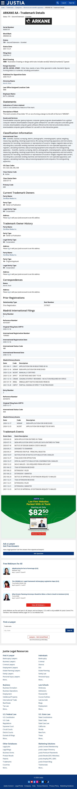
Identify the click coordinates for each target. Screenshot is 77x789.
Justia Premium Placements (48, 753)
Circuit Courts (7, 729)
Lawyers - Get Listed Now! (38, 637)
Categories (18, 7)
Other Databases (10, 744)
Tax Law (6, 706)
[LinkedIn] (29, 782)
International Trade (10, 700)
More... (5, 680)
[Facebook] (34, 782)
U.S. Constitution (9, 717)
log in (9, 218)
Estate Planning (44, 671)
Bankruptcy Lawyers (10, 658)
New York (41, 732)
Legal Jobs (6, 747)
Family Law (42, 674)
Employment (7, 694)
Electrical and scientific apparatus (33, 7)
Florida (40, 729)
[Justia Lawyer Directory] (48, 782)
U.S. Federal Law (9, 714)
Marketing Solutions (46, 744)
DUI (39, 668)
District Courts (8, 732)
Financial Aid (42, 694)
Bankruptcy (42, 658)
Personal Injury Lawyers (11, 677)
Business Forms (8, 753)
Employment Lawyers (10, 668)
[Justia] (16, 3)
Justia (3, 7)
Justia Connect (9, 786)
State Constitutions (45, 717)
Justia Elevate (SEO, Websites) (48, 756)
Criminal (41, 661)
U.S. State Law (44, 714)
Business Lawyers (9, 661)
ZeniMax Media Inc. (10, 198)
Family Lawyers (8, 674)
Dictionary (42, 688)
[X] (45, 782)
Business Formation (10, 688)
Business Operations (10, 691)
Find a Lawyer (9, 622)
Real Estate (7, 703)
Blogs (40, 703)
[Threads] (40, 782)
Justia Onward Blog (45, 762)
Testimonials (43, 765)
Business (6, 685)
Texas (40, 735)
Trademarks (10, 7)
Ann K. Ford (7, 83)
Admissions (42, 691)
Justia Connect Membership (48, 747)
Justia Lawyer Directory (46, 750)
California (41, 726)
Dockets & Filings (9, 735)
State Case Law (43, 723)
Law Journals (43, 700)
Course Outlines (44, 697)
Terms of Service (42, 786)
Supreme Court (8, 726)
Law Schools (43, 685)
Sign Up (71, 3)
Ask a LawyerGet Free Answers (11, 544)
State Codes (42, 720)
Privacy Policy (54, 786)
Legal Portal (19, 786)
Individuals (42, 655)
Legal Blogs (7, 750)
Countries (6, 765)
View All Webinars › (38, 605)
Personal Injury (43, 677)
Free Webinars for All (12, 564)
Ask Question (38, 553)
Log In (64, 3)
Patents (5, 759)
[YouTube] (32, 782)
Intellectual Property (10, 697)
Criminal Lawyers (9, 665)
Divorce (41, 665)
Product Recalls (8, 756)
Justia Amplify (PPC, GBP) (47, 759)
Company (27, 786)
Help (33, 786)
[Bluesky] (43, 782)
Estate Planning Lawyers (11, 671)
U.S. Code (6, 720)
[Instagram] (37, 782)
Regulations (7, 723)
